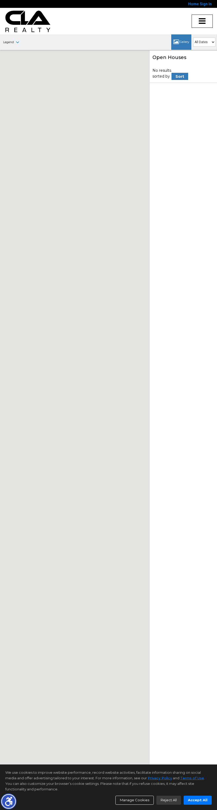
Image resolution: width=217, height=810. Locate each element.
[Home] (28, 21)
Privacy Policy (160, 778)
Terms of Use (192, 778)
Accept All (197, 800)
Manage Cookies (134, 800)
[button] (8, 801)
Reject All (169, 800)
